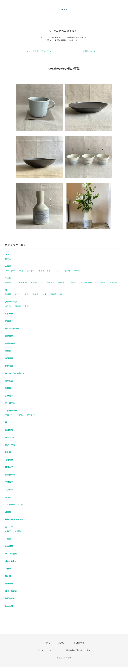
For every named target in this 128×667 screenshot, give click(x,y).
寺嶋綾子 (9, 321)
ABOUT (62, 643)
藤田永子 (9, 467)
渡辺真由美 (10, 343)
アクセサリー (21, 282)
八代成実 (9, 314)
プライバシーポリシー (47, 650)
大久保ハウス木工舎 (14, 504)
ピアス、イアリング (26, 415)
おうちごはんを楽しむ (15, 373)
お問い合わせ (89, 51)
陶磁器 (8, 282)
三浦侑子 (9, 482)
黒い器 (8, 576)
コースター (10, 271)
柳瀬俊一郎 (10, 475)
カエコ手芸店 (11, 554)
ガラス (18, 294)
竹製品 (53, 294)
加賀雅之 (9, 388)
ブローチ (9, 415)
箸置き (103, 282)
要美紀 (8, 351)
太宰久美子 (10, 381)
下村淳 (8, 568)
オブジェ (72, 282)
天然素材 (50, 282)
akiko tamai (11, 591)
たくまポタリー (12, 328)
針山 (21, 271)
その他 (67, 271)
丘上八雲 (9, 606)
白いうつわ (10, 437)
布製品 (8, 266)
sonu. (8, 497)
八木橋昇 (9, 546)
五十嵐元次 (10, 403)
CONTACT (79, 643)
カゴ (7, 254)
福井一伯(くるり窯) (14, 519)
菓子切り (114, 282)
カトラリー (10, 527)
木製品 (34, 282)
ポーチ (77, 271)
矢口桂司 (9, 430)
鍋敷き (61, 282)
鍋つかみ (31, 271)
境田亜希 (9, 358)
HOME (47, 643)
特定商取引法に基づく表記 (78, 650)
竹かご (8, 259)
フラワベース (11, 302)
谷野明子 (9, 396)
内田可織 (9, 460)
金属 (44, 294)
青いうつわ (10, 445)
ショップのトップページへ (39, 51)
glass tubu (10, 561)
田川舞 (8, 512)
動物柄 (8, 452)
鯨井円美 (9, 366)
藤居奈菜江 (10, 598)
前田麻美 (9, 583)
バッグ (57, 271)
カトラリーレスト (88, 282)
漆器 (27, 294)
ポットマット (45, 271)
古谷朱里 (9, 336)
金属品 (18, 531)
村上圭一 (9, 422)
